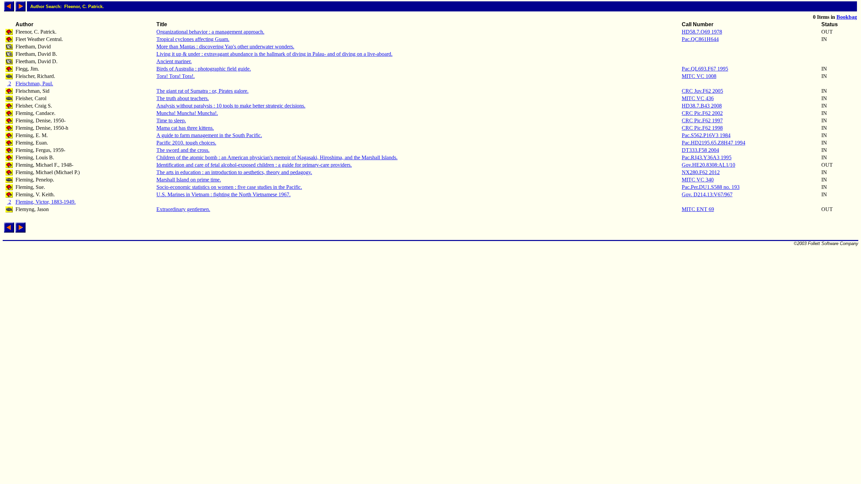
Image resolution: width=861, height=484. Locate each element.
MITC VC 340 (698, 180)
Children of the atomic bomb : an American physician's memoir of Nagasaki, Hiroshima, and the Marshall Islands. (277, 157)
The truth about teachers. (182, 98)
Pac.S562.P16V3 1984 (706, 135)
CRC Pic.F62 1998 (702, 128)
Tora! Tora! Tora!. (175, 76)
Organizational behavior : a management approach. (210, 32)
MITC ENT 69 (698, 209)
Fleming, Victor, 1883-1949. (45, 202)
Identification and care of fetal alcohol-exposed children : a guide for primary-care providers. (254, 165)
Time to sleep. (171, 120)
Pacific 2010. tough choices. (186, 143)
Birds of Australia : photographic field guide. (203, 69)
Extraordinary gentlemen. (183, 209)
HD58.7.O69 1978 (702, 32)
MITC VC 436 (698, 98)
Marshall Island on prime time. (188, 180)
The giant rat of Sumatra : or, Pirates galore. (202, 91)
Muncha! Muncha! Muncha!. (187, 113)
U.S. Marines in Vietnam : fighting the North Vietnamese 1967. (223, 194)
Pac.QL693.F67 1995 (705, 69)
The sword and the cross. (183, 150)
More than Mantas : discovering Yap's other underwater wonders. (225, 46)
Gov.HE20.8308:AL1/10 (708, 165)
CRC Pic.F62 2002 (702, 113)
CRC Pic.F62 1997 (702, 120)
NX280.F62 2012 (701, 172)
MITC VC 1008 (699, 76)
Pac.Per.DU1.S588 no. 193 (711, 187)
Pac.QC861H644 (700, 39)
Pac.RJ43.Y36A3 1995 (707, 157)
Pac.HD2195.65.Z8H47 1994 (713, 143)
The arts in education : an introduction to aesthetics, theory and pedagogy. (234, 172)
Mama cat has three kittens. (185, 128)
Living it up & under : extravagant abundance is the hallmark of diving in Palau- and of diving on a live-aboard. (274, 54)
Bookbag (846, 17)
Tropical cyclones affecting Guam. (192, 39)
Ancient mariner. (174, 61)
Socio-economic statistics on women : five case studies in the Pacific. (229, 187)
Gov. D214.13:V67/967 (707, 194)
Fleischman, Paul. (34, 83)
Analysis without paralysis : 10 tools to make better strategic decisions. (230, 106)
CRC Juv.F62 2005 (702, 91)
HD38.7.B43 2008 (702, 106)
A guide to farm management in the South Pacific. (209, 135)
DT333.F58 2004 (700, 150)
